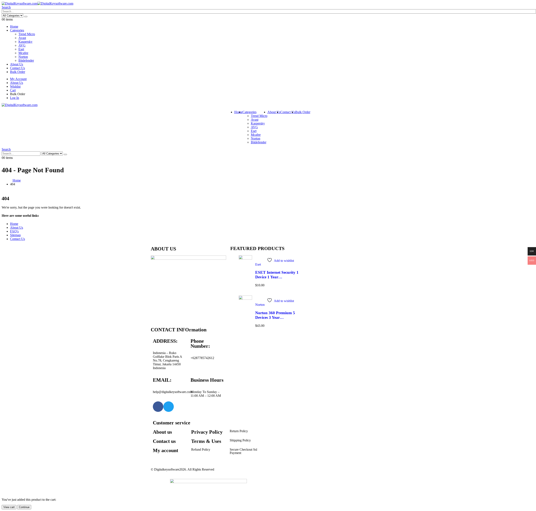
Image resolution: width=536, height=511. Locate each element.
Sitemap (15, 235)
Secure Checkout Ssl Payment (243, 451)
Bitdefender (26, 60)
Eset (21, 49)
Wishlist (15, 86)
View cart (9, 507)
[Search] (25, 16)
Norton (23, 56)
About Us (16, 64)
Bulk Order (17, 72)
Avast (22, 38)
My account (165, 450)
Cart (13, 90)
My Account (18, 79)
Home (14, 26)
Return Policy (239, 431)
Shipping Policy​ (240, 440)
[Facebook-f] (158, 406)
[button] (6, 7)
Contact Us (17, 68)
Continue (24, 507)
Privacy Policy (207, 432)
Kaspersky (25, 41)
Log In (14, 98)
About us (162, 432)
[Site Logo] (37, 3)
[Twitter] (168, 406)
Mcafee (23, 53)
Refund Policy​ (200, 449)
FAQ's (14, 231)
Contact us (164, 441)
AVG (22, 45)
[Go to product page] (245, 264)
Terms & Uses (206, 441)
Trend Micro (26, 34)
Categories (17, 30)
